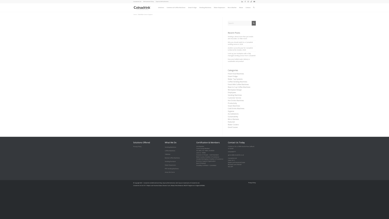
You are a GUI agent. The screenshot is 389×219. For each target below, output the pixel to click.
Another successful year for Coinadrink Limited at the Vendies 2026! (240, 49)
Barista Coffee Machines (172, 158)
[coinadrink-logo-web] (146, 7)
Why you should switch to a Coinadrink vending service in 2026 (240, 43)
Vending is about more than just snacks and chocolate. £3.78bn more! (240, 38)
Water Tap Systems (235, 79)
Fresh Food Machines (236, 74)
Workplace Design (235, 90)
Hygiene (231, 111)
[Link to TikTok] (251, 1)
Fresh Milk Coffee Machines (238, 84)
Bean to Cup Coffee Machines (239, 87)
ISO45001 (211, 150)
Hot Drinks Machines (236, 100)
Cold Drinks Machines (236, 108)
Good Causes (233, 127)
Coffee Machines (170, 151)
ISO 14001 (205, 150)
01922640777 (232, 152)
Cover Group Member (203, 148)
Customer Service (234, 98)
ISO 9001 (199, 150)
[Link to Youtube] (254, 1)
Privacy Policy (137, 146)
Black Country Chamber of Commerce (207, 157)
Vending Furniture (170, 161)
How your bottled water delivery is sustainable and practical (239, 60)
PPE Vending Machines (172, 169)
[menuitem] (137, 1)
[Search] (254, 6)
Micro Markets (233, 119)
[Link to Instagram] (248, 1)
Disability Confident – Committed (206, 165)
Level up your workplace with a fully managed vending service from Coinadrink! (242, 54)
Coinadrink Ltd (137, 1)
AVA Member (200, 146)
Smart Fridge (233, 76)
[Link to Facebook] (245, 1)
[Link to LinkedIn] (242, 1)
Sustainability (233, 116)
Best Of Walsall (201, 163)
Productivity (232, 103)
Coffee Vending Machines (237, 82)
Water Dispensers (170, 165)
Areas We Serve (170, 172)
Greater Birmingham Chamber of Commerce (209, 159)
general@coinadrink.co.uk (236, 155)
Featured (231, 122)
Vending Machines (235, 95)
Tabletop (167, 154)
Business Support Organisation (206, 161)
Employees (232, 92)
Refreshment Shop (148, 1)
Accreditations (233, 114)
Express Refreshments (162, 1)
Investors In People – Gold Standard (207, 155)
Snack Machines (234, 106)
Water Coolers (233, 124)
